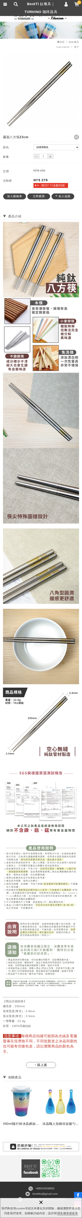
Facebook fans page (30, 1168)
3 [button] (41, 1129)
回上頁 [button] (41, 1065)
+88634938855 (45, 1188)
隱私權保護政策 (67, 1213)
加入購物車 (14, 196)
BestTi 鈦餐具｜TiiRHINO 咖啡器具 (40, 8)
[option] (21, 1106)
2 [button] (37, 1129)
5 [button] (49, 1129)
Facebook (78, 1196)
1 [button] (33, 1129)
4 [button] (45, 1129)
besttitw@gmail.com (45, 1193)
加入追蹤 (64, 196)
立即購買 (39, 196)
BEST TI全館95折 (53, 185)
